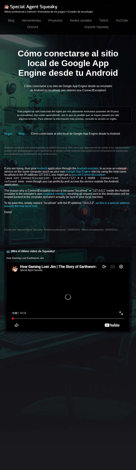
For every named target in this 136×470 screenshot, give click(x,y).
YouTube (122, 20)
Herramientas (31, 20)
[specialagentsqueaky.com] (30, 8)
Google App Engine (78, 171)
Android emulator (87, 168)
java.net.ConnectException (88, 174)
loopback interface (54, 193)
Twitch (103, 20)
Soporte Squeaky (96, 27)
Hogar (8, 133)
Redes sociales (81, 20)
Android (42, 168)
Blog (11, 20)
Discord (32, 27)
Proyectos (55, 20)
